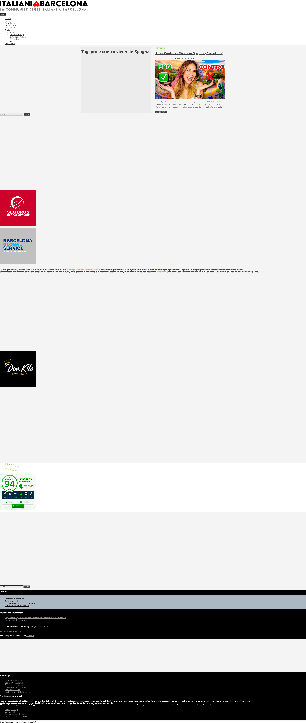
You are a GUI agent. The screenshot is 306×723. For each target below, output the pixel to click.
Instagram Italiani (18, 37)
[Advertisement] (153, 151)
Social (7, 30)
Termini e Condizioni (14, 714)
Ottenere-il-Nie (12, 601)
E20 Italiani (15, 39)
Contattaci (10, 44)
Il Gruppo (14, 32)
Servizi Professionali (14, 683)
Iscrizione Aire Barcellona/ (17, 605)
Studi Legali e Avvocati (15, 685)
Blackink (30, 635)
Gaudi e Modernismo (15, 620)
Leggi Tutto (161, 112)
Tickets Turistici (12, 25)
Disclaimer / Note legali (16, 716)
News (7, 21)
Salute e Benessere (14, 680)
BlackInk (161, 272)
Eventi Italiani (11, 471)
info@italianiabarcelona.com (83, 269)
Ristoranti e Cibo (12, 690)
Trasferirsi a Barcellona (15, 599)
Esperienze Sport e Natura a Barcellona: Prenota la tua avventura (35, 618)
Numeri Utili (10, 28)
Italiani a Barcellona (184, 58)
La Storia (9, 41)
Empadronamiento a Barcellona (20, 603)
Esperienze (10, 23)
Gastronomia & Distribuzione (18, 692)
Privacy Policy (11, 710)
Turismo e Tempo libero (16, 687)
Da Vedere (160, 48)
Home (8, 19)
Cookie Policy (11, 712)
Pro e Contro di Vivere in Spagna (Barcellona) (189, 53)
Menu (3, 14)
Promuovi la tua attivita (10, 631)
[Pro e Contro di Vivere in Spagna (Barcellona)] (190, 98)
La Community (17, 34)
